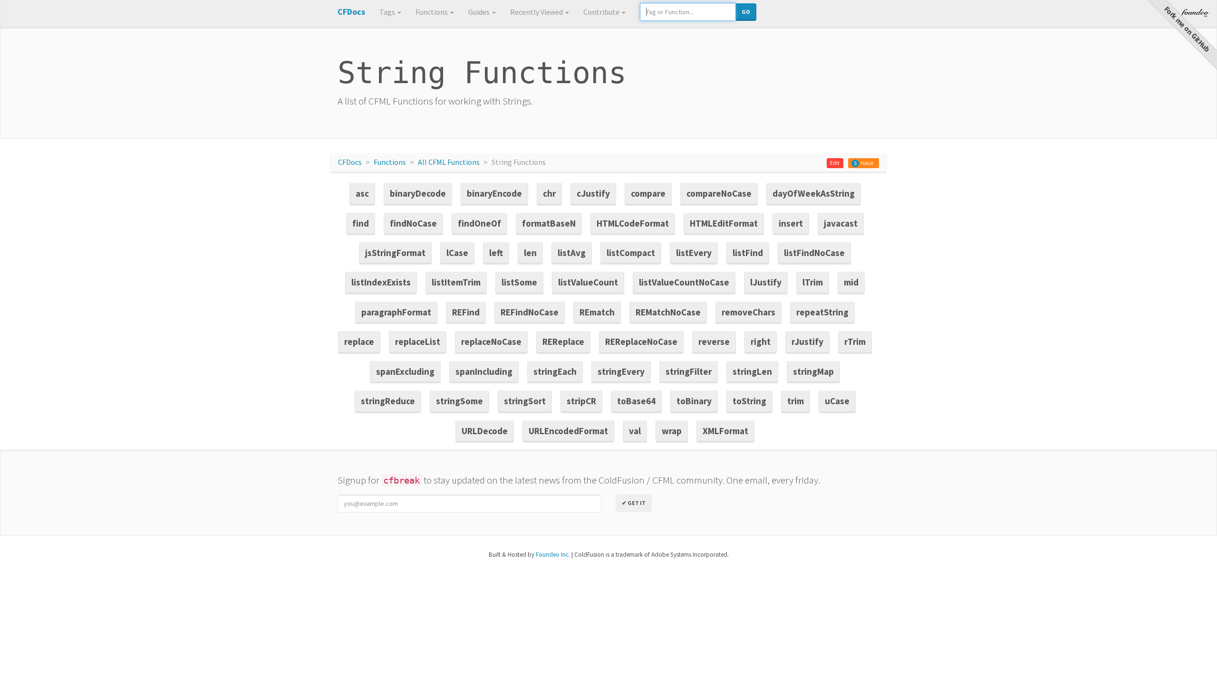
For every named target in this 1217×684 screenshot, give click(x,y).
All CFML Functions (449, 162)
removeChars (748, 312)
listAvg (572, 252)
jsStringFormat (395, 252)
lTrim (812, 282)
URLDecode (485, 431)
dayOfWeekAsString (814, 193)
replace (359, 341)
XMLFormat (725, 431)
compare (648, 193)
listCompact (631, 252)
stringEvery (621, 371)
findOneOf (479, 223)
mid (851, 282)
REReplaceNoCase (641, 341)
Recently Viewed (537, 12)
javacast (841, 223)
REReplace (563, 341)
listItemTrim (456, 282)
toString (749, 401)
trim (795, 401)
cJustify (593, 193)
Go (746, 11)
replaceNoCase (491, 341)
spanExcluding (405, 371)
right (761, 341)
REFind (466, 312)
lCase (457, 252)
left (496, 252)
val (635, 431)
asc (362, 193)
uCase (837, 401)
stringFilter (689, 371)
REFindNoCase (530, 312)
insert (791, 223)
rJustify (807, 341)
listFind (748, 252)
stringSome (459, 401)
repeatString (822, 312)
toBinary (694, 401)
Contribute (602, 12)
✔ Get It (634, 502)
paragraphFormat (396, 312)
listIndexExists (381, 282)
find (360, 223)
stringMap (813, 371)
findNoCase (413, 223)
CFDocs (350, 162)
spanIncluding (483, 371)
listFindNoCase (814, 252)
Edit (835, 162)
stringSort (525, 401)
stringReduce (388, 401)
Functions (432, 12)
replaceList (417, 341)
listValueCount (588, 282)
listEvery (694, 252)
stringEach (555, 371)
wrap (672, 431)
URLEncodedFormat (568, 431)
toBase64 (636, 401)
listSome (519, 282)
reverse (714, 341)
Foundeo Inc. (553, 555)
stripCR (581, 401)
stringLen (752, 371)
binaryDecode (418, 193)
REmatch (597, 312)
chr (549, 193)
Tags (387, 12)
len (530, 252)
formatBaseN (549, 223)
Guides (479, 12)
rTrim (855, 341)
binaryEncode (494, 193)
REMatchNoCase (668, 312)
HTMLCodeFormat (633, 223)
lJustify (766, 282)
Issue (867, 162)
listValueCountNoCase (684, 282)
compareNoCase (719, 193)
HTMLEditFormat (724, 223)
